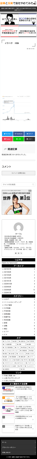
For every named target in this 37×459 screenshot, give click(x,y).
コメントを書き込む (18, 173)
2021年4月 (19, 278)
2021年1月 (19, 281)
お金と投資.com (9, 375)
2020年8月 (19, 290)
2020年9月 (19, 287)
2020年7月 (19, 292)
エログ (19, 299)
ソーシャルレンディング (19, 302)
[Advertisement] (18, 72)
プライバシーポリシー (9, 447)
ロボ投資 (19, 308)
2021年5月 (19, 275)
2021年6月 (19, 272)
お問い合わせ (6, 452)
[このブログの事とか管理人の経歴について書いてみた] (10, 19)
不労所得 (19, 311)
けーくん (18, 234)
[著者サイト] (16, 253)
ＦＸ (19, 334)
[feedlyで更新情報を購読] (18, 253)
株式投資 (19, 320)
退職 (19, 326)
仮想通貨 (19, 314)
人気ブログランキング (12, 378)
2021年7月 (19, 269)
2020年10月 (19, 284)
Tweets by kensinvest (9, 263)
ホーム (4, 442)
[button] (33, 184)
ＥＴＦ (19, 331)
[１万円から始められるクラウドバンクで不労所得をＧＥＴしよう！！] (10, 31)
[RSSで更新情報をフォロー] (21, 253)
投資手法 (19, 317)
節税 (19, 323)
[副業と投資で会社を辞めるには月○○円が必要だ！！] (27, 19)
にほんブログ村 (9, 381)
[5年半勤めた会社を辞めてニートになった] (27, 31)
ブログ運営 (19, 305)
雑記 (19, 329)
